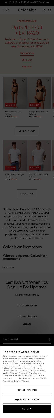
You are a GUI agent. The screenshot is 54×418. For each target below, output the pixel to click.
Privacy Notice (21, 381)
